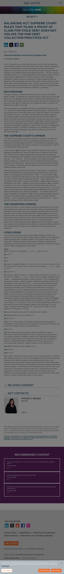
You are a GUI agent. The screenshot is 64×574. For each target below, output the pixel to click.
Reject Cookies (56, 570)
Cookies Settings (6, 570)
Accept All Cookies (44, 570)
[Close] (61, 563)
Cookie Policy (5, 566)
